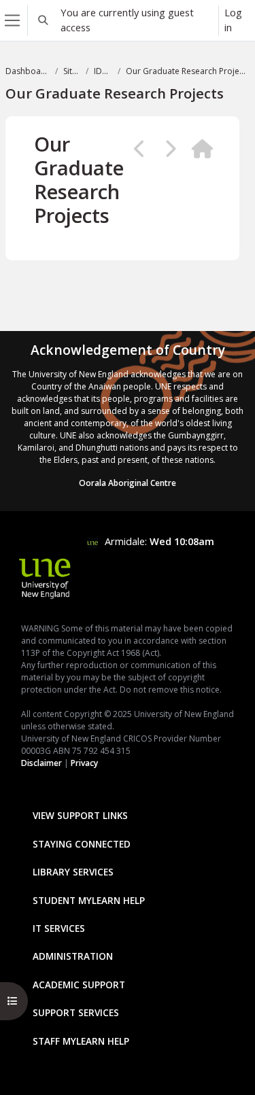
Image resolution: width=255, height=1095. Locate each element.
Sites (72, 71)
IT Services (59, 928)
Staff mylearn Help (81, 1041)
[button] (43, 20)
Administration (73, 956)
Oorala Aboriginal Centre (127, 483)
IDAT (103, 71)
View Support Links (80, 815)
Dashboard (27, 71)
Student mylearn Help (89, 900)
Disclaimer (41, 763)
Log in (233, 19)
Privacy (84, 763)
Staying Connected (82, 843)
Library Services (73, 871)
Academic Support (79, 984)
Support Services (76, 1012)
